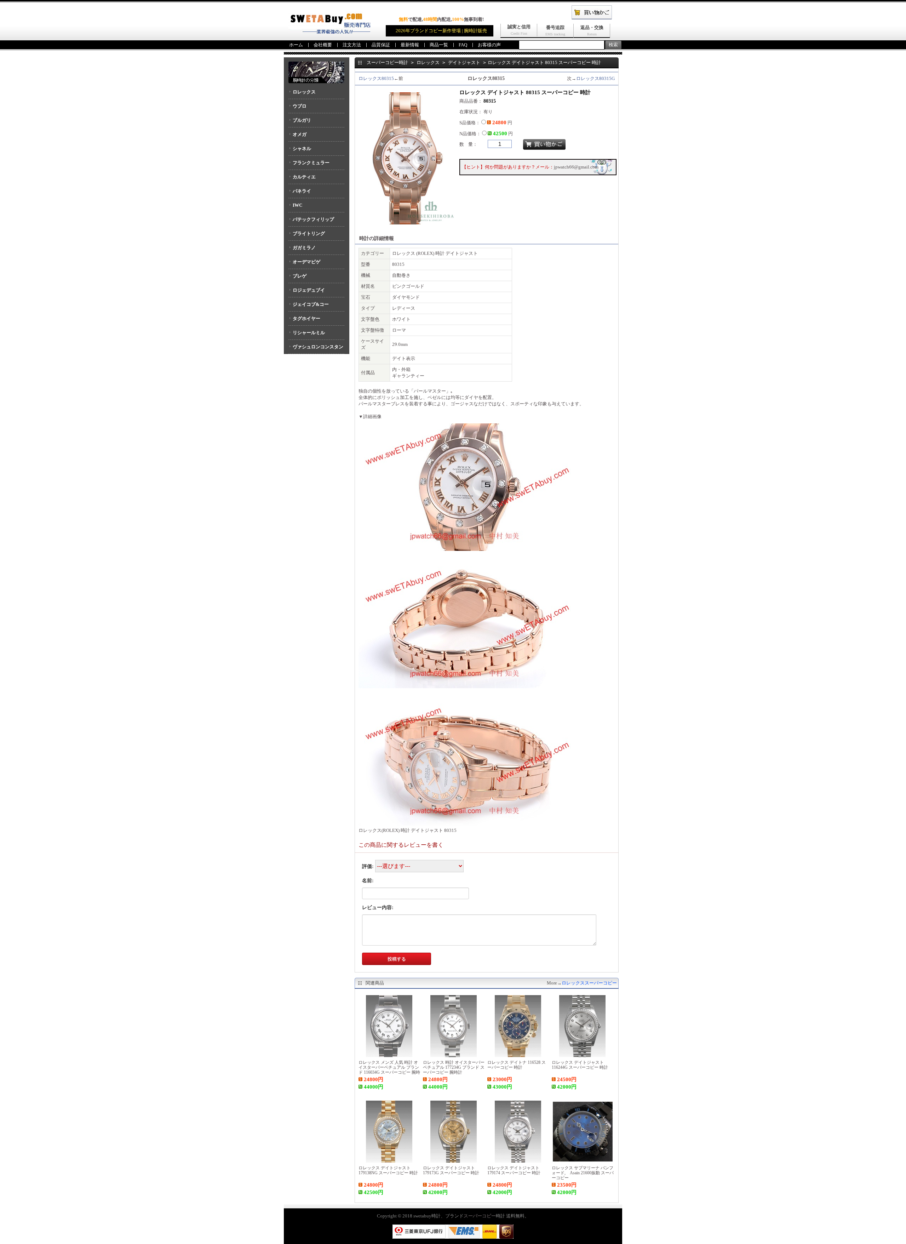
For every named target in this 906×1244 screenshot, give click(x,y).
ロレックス (304, 92)
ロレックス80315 (376, 78)
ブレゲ (299, 276)
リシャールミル (309, 332)
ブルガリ (302, 120)
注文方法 (352, 44)
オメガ (299, 134)
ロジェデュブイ (309, 290)
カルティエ (304, 176)
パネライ (302, 191)
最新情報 (410, 44)
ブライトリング (309, 233)
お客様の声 (489, 44)
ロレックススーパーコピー (589, 983)
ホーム (296, 44)
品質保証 (381, 44)
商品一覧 (439, 44)
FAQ (463, 44)
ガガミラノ (304, 247)
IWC (297, 205)
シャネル (302, 148)
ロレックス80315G (595, 78)
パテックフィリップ (313, 219)
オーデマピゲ (306, 261)
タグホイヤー (306, 318)
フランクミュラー (311, 162)
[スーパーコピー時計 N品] (329, 32)
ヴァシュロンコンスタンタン (315, 349)
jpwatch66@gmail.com (576, 167)
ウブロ (299, 106)
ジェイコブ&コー (311, 304)
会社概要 (323, 44)
